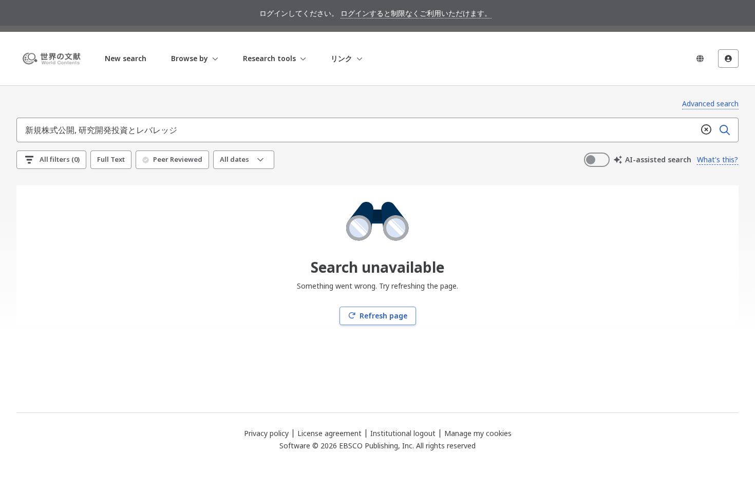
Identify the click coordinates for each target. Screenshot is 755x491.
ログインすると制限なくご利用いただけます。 (416, 13)
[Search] (724, 130)
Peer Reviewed (177, 159)
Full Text (111, 159)
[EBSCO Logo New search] (53, 58)
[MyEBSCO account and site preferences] (728, 58)
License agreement (329, 433)
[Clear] (706, 130)
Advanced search (710, 103)
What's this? (717, 159)
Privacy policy (266, 433)
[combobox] (357, 130)
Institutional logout (403, 433)
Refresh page (383, 315)
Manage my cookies (478, 433)
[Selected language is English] (700, 58)
